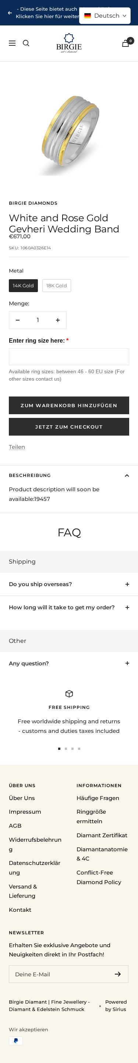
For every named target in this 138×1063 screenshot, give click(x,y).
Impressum (25, 811)
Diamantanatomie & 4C (102, 854)
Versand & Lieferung (23, 891)
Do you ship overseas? (40, 584)
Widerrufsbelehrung (35, 844)
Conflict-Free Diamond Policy (99, 877)
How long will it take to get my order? (62, 607)
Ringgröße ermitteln (91, 816)
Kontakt (20, 909)
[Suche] (26, 43)
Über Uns (22, 797)
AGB (15, 825)
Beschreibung (30, 475)
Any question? (29, 663)
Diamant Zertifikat (102, 835)
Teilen (17, 446)
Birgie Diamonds (33, 203)
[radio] (23, 285)
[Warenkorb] (125, 43)
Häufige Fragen (98, 797)
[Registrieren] (118, 974)
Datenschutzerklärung (34, 867)
